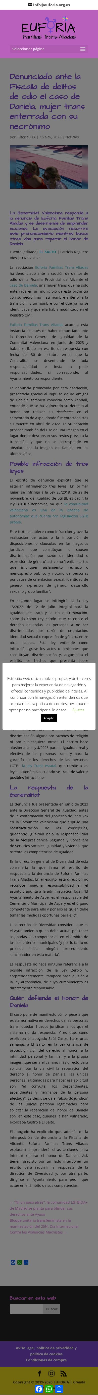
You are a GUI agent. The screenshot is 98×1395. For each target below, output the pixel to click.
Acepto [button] (49, 718)
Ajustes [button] (78, 709)
